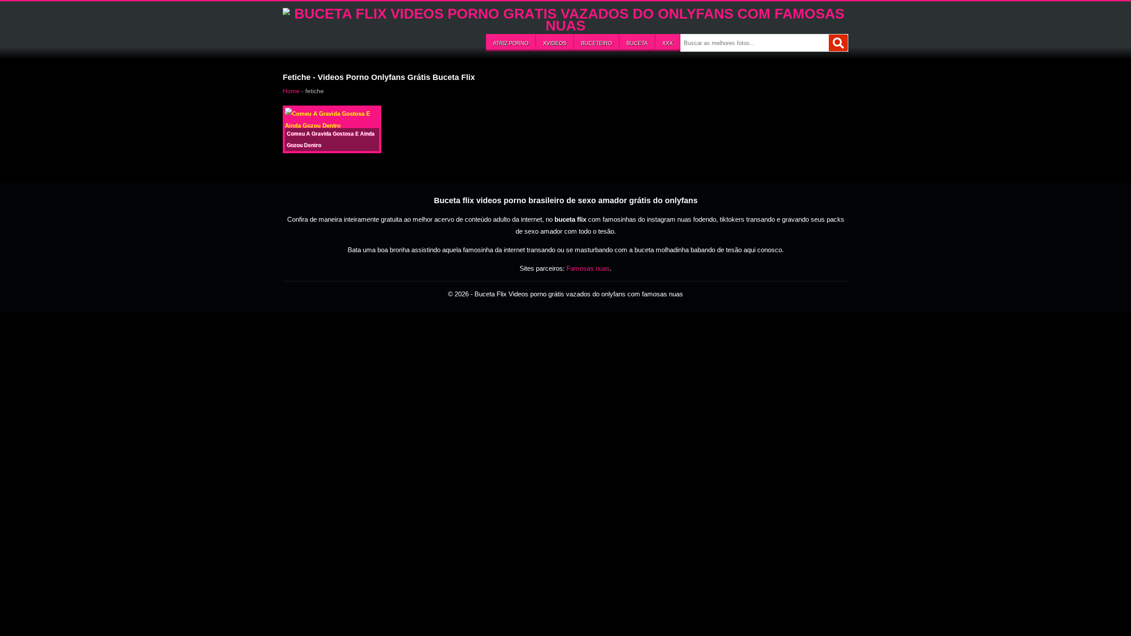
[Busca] (838, 42)
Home (291, 91)
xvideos (554, 43)
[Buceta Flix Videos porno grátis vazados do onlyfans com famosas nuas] (565, 26)
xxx (667, 43)
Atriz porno (510, 43)
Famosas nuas (588, 268)
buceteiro (596, 43)
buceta (637, 43)
